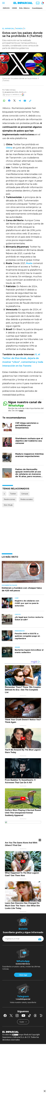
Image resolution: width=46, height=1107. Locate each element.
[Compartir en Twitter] (14, 100)
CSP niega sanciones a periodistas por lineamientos (26, 425)
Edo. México (24, 8)
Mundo (19, 28)
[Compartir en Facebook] (9, 100)
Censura (24, 494)
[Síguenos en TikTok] (29, 1015)
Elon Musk (8, 505)
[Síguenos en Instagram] (17, 1015)
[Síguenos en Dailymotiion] (41, 1015)
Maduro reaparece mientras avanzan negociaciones (29, 455)
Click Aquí (23, 975)
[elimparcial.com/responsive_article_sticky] (44, 1091)
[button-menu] (3, 3)
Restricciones (9, 499)
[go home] (23, 1031)
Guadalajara (37, 8)
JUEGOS (6, 8)
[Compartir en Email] (25, 100)
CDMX (14, 8)
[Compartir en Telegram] (19, 100)
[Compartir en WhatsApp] (4, 100)
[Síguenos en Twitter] (11, 1015)
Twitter (13, 494)
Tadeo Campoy (10, 90)
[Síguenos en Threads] (35, 1015)
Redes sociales (26, 499)
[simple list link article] (23, 573)
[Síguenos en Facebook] (5, 1015)
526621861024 (23, 964)
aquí (21, 410)
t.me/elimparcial (23, 999)
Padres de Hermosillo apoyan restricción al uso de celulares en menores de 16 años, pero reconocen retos (29, 474)
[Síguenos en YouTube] (23, 1015)
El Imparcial (8, 28)
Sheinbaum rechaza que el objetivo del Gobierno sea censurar (29, 440)
